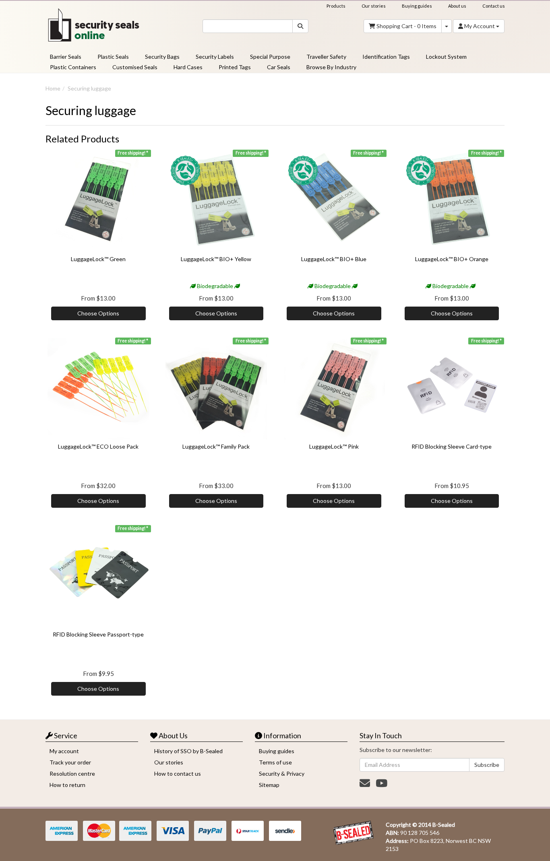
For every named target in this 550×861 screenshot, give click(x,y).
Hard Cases (188, 67)
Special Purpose (270, 56)
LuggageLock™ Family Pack (216, 446)
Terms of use (275, 762)
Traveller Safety (326, 56)
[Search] (300, 26)
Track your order (70, 762)
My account (64, 751)
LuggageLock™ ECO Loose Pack (98, 446)
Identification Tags (386, 56)
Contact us (493, 5)
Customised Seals (134, 67)
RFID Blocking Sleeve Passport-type (98, 634)
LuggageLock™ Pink (334, 446)
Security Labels (215, 56)
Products (336, 5)
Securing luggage (89, 88)
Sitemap (269, 784)
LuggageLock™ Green (98, 258)
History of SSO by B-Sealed (188, 751)
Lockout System (446, 56)
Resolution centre (72, 773)
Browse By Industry (331, 67)
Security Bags (162, 56)
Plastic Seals (113, 56)
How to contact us (177, 773)
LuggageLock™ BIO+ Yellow (216, 258)
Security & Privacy (281, 773)
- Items (406, 26)
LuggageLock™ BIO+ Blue (333, 258)
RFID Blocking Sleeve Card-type (451, 446)
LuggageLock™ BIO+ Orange (451, 258)
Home (52, 88)
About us (457, 5)
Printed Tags (235, 67)
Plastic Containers (73, 67)
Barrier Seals (65, 56)
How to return (67, 784)
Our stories (374, 5)
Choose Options (98, 313)
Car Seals (278, 67)
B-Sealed (443, 824)
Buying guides (417, 5)
